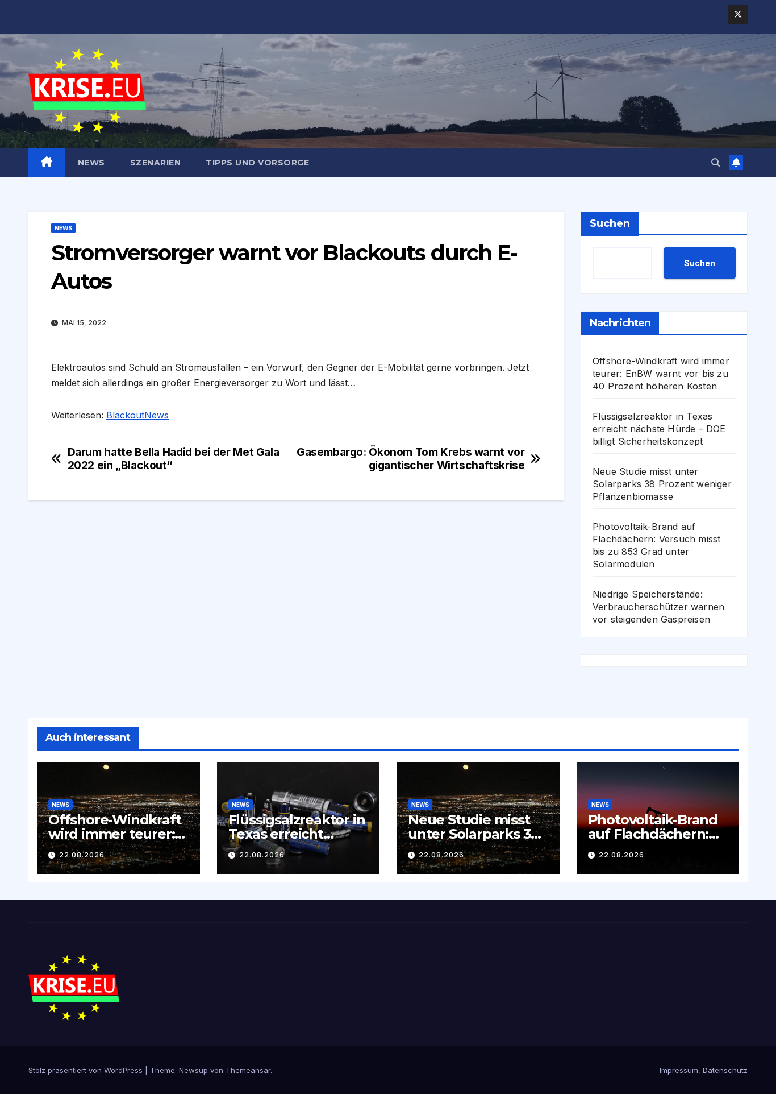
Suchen (610, 223)
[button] (715, 162)
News (91, 163)
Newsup (193, 1070)
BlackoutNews (137, 415)
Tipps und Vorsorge (257, 163)
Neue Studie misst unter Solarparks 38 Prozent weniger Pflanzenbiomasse (662, 484)
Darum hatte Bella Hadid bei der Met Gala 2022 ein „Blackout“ (173, 459)
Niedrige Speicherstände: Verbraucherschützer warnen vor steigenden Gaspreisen (658, 607)
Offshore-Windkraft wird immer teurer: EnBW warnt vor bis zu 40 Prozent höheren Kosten (661, 373)
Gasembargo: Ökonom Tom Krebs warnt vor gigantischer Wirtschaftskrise (410, 459)
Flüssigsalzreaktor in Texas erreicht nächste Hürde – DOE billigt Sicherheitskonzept (659, 429)
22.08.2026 (82, 855)
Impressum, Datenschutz (704, 1070)
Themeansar (248, 1070)
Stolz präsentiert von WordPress (86, 1070)
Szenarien (155, 163)
